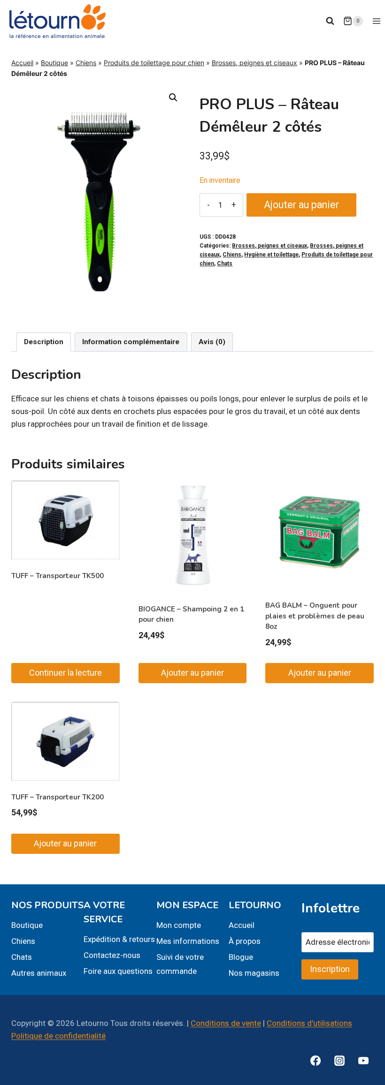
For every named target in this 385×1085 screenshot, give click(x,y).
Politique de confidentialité (58, 1035)
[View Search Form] (330, 21)
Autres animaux (38, 973)
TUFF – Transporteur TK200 (57, 797)
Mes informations (187, 941)
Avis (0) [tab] (212, 342)
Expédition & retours (119, 939)
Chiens (86, 63)
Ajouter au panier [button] (192, 673)
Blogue (241, 957)
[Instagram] (339, 1060)
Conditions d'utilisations (309, 1023)
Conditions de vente (226, 1023)
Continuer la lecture (65, 673)
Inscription (330, 969)
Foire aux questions (118, 971)
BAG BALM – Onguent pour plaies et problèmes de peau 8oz (314, 616)
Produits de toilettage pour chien (154, 63)
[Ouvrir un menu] (376, 21)
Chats (224, 263)
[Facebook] (315, 1060)
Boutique (54, 63)
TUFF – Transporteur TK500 (57, 575)
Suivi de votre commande (180, 964)
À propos (245, 941)
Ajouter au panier (301, 205)
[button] (173, 97)
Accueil (22, 63)
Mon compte (178, 925)
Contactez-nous (112, 955)
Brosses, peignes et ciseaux (254, 63)
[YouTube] (363, 1060)
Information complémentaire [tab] (130, 342)
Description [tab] (43, 342)
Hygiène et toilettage (271, 254)
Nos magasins (254, 973)
